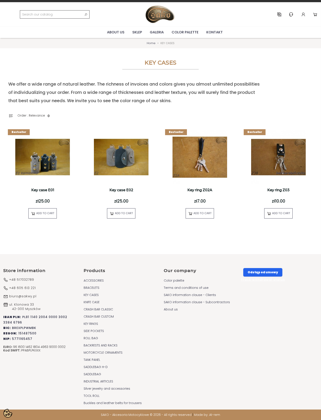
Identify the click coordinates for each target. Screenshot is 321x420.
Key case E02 (121, 190)
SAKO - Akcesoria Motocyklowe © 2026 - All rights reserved (146, 415)
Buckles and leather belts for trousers (113, 403)
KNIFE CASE (92, 302)
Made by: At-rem (207, 415)
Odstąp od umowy (263, 272)
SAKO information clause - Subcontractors (197, 302)
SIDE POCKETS (94, 331)
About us (115, 32)
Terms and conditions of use (186, 288)
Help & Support (291, 14)
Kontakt (214, 32)
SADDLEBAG (92, 374)
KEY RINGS (91, 324)
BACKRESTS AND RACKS (100, 345)
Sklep (137, 32)
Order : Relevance (31, 115)
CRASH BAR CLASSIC (98, 309)
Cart (315, 14)
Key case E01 (42, 190)
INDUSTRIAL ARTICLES (98, 381)
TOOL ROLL (92, 396)
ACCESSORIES (94, 280)
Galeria (157, 32)
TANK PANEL (92, 360)
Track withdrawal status (263, 279)
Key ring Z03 (278, 190)
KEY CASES (91, 295)
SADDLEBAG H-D (96, 367)
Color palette (185, 32)
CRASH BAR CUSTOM (99, 316)
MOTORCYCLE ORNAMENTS (103, 352)
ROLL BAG (91, 338)
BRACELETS (91, 288)
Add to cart (45, 213)
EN (279, 14)
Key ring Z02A (199, 190)
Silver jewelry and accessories (107, 388)
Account (303, 14)
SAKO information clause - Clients (190, 295)
